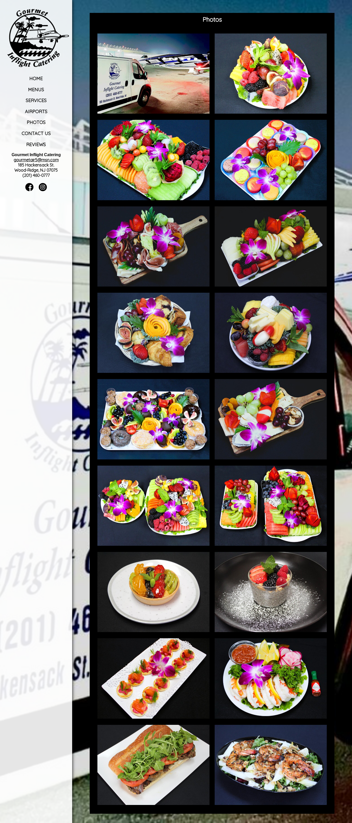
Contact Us (36, 133)
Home (36, 78)
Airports (36, 111)
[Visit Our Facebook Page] (29, 190)
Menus (36, 90)
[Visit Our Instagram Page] (43, 190)
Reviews (36, 144)
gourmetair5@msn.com (36, 159)
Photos (36, 122)
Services (36, 100)
